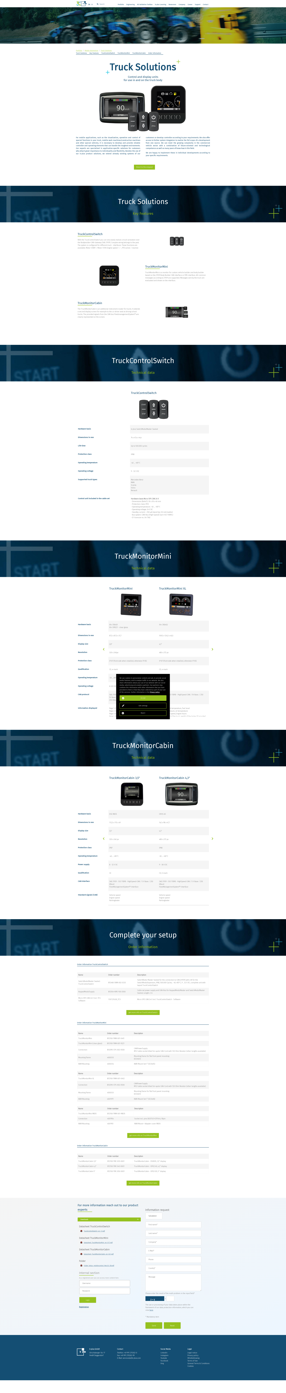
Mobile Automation (91, 51)
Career (190, 4)
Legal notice (192, 1353)
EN (89, 4)
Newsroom (172, 4)
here (151, 1310)
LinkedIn (164, 1353)
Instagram (164, 1355)
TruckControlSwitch (108, 53)
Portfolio (121, 4)
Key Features (94, 53)
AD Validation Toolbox (144, 4)
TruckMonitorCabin (139, 53)
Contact (205, 4)
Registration (84, 1307)
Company (182, 4)
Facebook (164, 1361)
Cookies (190, 1366)
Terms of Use (192, 1361)
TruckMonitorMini (124, 53)
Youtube (164, 1358)
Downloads (84, 1219)
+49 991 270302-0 (130, 1353)
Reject (143, 713)
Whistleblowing (193, 1358)
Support (197, 4)
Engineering (130, 4)
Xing (162, 1363)
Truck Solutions (106, 51)
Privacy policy (192, 1355)
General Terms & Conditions (198, 1363)
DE (92, 4)
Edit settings (143, 706)
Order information (154, 53)
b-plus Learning (160, 4)
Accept (143, 698)
